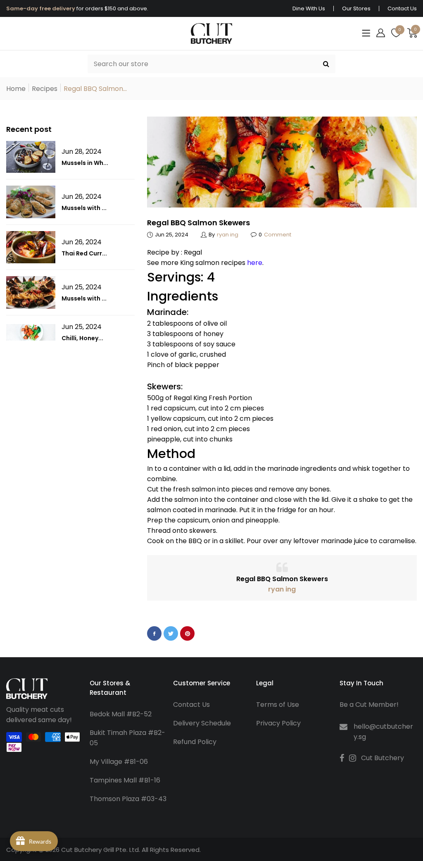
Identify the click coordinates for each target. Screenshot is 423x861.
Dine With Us (308, 8)
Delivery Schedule (202, 723)
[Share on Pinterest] (187, 633)
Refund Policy (194, 742)
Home (16, 88)
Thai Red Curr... (84, 253)
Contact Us (402, 8)
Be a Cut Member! (369, 704)
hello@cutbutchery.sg (383, 732)
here (254, 262)
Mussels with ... (84, 208)
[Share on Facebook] (154, 633)
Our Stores (356, 8)
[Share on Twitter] (171, 633)
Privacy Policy (278, 723)
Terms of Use (277, 704)
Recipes (44, 88)
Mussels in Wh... (85, 163)
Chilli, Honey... (82, 338)
